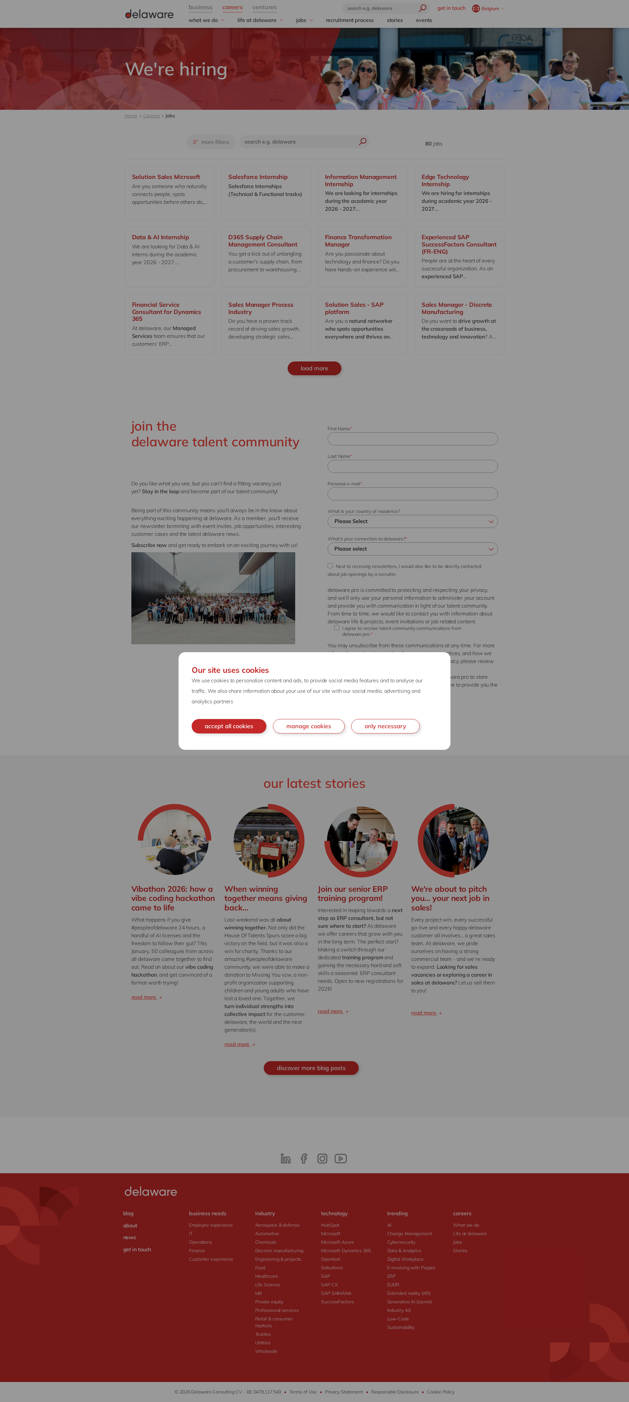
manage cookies (308, 726)
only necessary (385, 726)
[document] (314, 701)
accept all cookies (229, 726)
